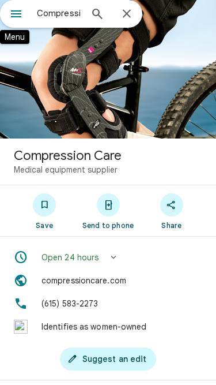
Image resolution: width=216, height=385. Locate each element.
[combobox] (59, 13)
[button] (108, 257)
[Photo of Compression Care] (108, 69)
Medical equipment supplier (66, 170)
